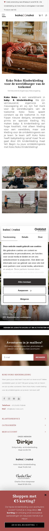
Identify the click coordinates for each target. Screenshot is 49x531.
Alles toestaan (24, 282)
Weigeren (24, 299)
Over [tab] (40, 237)
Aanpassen (23, 290)
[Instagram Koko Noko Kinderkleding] (9, 398)
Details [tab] (25, 237)
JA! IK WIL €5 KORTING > (24, 525)
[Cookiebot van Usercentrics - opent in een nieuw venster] (35, 229)
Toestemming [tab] (9, 237)
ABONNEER (40, 357)
